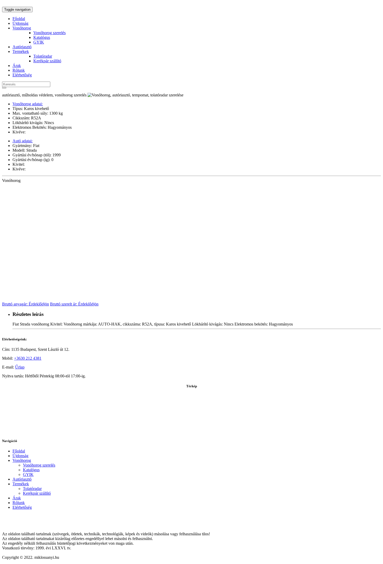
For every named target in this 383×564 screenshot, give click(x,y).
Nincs (48, 122)
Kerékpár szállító (47, 61)
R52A (35, 118)
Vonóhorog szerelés (49, 32)
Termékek (21, 51)
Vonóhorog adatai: (28, 104)
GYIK (38, 42)
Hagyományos (59, 127)
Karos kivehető (36, 108)
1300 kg (55, 113)
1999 (56, 155)
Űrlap (19, 367)
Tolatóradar (42, 56)
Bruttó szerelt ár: (74, 304)
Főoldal (19, 18)
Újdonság (20, 23)
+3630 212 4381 (27, 358)
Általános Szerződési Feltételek (27, 516)
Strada (31, 150)
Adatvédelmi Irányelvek (22, 525)
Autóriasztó (22, 47)
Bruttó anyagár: (25, 304)
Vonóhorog (22, 28)
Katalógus (41, 37)
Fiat (35, 145)
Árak (17, 65)
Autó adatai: (23, 141)
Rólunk (19, 70)
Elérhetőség (22, 75)
